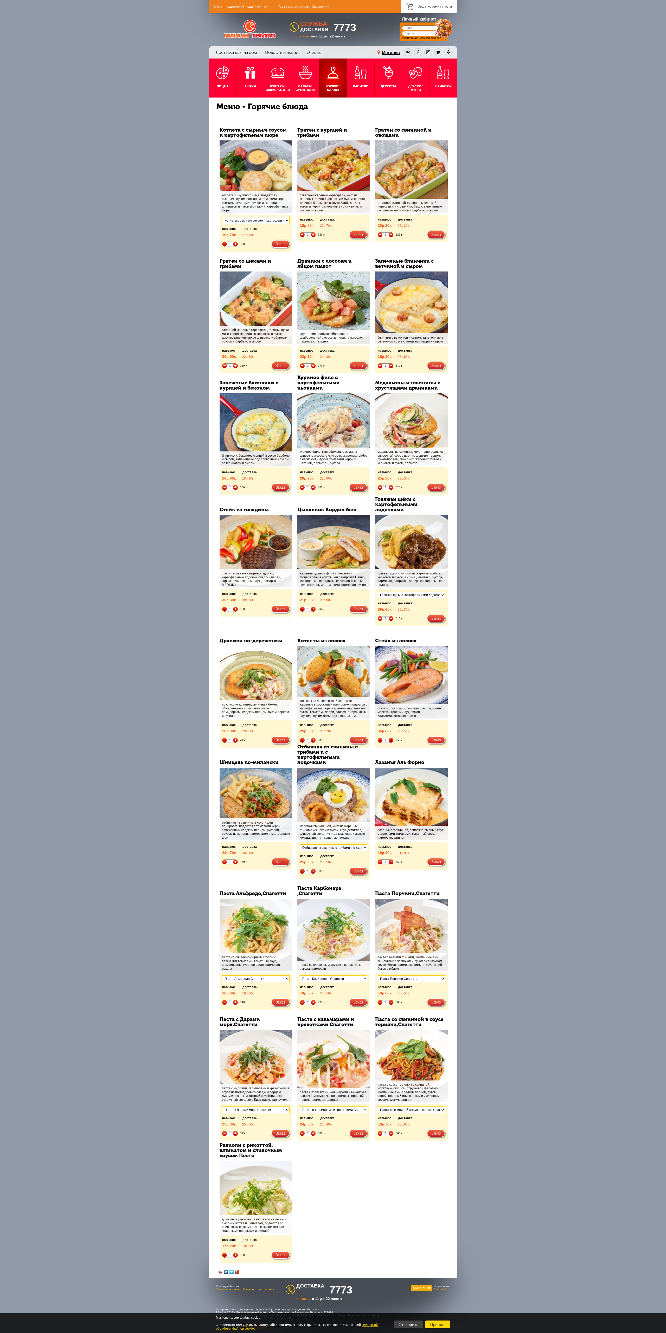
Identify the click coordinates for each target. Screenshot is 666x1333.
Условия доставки (228, 1289)
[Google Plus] (237, 1272)
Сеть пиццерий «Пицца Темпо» (241, 6)
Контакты (249, 1289)
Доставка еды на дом (236, 52)
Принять (437, 1324)
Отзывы (314, 52)
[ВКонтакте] (226, 1272)
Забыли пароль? (430, 37)
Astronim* (440, 1289)
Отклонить (408, 1324)
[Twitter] (231, 1272)
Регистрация (410, 37)
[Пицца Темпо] (250, 29)
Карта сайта (266, 1289)
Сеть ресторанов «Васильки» (304, 6)
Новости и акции (281, 52)
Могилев (391, 52)
